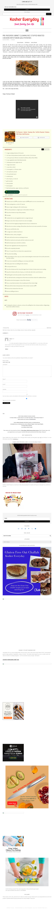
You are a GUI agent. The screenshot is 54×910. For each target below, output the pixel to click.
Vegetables (33, 330)
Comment (5, 364)
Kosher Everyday (27, 21)
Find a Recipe (27, 12)
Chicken (8, 330)
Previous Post (6, 327)
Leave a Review (34, 42)
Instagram (27, 314)
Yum (3, 413)
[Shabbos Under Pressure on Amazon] (27, 463)
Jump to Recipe (20, 42)
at (9, 340)
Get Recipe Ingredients (13, 192)
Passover (22, 330)
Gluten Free (12, 330)
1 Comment (13, 39)
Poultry (25, 330)
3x (48, 149)
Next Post (49, 327)
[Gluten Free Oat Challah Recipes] (27, 571)
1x (42, 149)
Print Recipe (27, 42)
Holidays (18, 330)
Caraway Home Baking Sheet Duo (11, 659)
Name (4, 379)
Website (4, 389)
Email (4, 384)
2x (45, 149)
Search (48, 14)
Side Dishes (29, 330)
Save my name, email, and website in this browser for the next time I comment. (20, 396)
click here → (15, 439)
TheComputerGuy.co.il (42, 907)
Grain (16, 330)
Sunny (10, 338)
